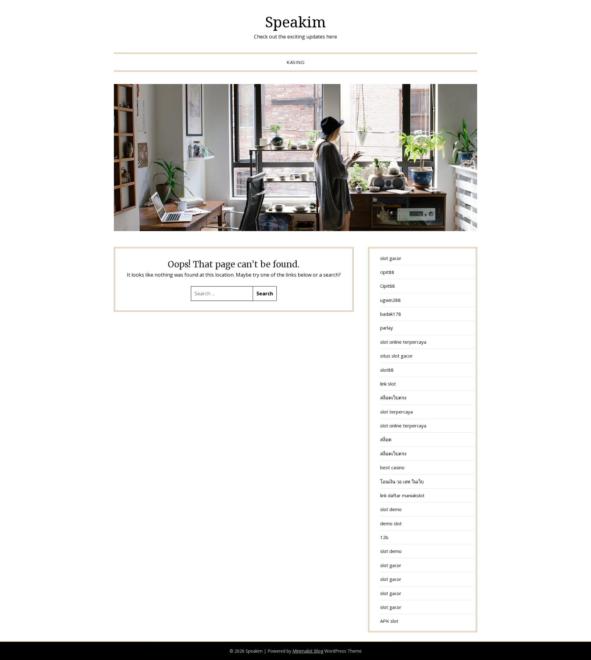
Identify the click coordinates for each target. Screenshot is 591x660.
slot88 (387, 370)
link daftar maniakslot (402, 495)
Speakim (295, 22)
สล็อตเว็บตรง (393, 397)
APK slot (389, 621)
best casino (392, 467)
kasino (295, 62)
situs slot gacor (396, 356)
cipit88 (387, 272)
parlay (386, 328)
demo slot (391, 523)
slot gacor (390, 258)
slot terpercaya (396, 412)
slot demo (391, 509)
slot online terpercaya (403, 342)
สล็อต (386, 439)
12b (384, 537)
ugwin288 (390, 300)
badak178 (390, 314)
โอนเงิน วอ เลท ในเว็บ (402, 481)
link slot (388, 384)
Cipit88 (387, 286)
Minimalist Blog (307, 651)
